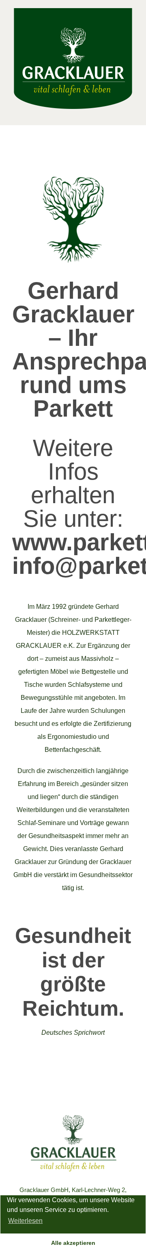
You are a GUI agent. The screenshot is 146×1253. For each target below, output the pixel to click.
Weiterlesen (25, 1220)
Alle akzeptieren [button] (73, 1243)
